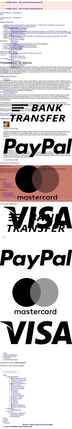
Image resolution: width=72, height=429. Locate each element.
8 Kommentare (31, 45)
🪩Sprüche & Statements (18, 380)
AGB (5, 353)
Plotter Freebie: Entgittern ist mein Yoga (12, 113)
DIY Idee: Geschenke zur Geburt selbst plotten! (18, 44)
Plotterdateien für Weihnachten (13, 48)
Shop (5, 375)
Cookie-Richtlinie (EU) (11, 359)
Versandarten (8, 185)
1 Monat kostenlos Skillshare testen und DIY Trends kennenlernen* (21, 53)
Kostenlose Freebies (17, 66)
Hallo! (5, 421)
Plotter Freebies (8, 193)
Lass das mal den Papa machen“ (40, 96)
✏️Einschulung (15, 393)
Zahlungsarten (8, 184)
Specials (9, 411)
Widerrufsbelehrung (10, 356)
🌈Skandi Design (16, 49)
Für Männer (14, 402)
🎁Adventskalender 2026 (18, 29)
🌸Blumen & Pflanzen (17, 38)
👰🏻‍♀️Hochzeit (14, 54)
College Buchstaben (48, 104)
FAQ (5, 182)
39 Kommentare (32, 47)
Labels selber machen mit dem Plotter (15, 45)
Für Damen (14, 51)
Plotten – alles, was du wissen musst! (15, 47)
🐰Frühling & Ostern (17, 382)
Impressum (7, 358)
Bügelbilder (10, 59)
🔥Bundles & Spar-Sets (18, 413)
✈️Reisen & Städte (16, 397)
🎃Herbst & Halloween (18, 56)
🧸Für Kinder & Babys (17, 39)
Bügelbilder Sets (16, 61)
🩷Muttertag (14, 41)
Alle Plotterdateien (13, 377)
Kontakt (6, 419)
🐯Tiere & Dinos (16, 385)
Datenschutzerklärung (10, 355)
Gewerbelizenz (15, 416)
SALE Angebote (9, 194)
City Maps (66, 98)
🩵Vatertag (14, 43)
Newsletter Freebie (9, 196)
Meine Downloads (9, 187)
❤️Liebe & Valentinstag (18, 34)
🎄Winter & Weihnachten (18, 58)
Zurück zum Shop (9, 93)
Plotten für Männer (4, 58)
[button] (6, 78)
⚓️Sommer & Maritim (17, 395)
